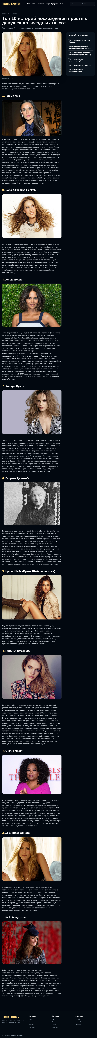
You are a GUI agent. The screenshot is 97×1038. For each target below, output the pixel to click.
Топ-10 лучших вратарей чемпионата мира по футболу (79, 47)
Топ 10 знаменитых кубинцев (79, 65)
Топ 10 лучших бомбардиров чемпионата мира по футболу (79, 54)
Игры (34, 4)
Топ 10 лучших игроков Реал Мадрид (79, 41)
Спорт (54, 1024)
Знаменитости (12, 13)
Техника (41, 4)
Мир (61, 4)
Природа (54, 4)
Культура (54, 1027)
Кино (29, 4)
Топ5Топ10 (11, 3)
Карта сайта (78, 1022)
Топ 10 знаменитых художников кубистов (76, 60)
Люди (47, 4)
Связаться (78, 1024)
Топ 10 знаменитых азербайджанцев (75, 70)
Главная (4, 13)
